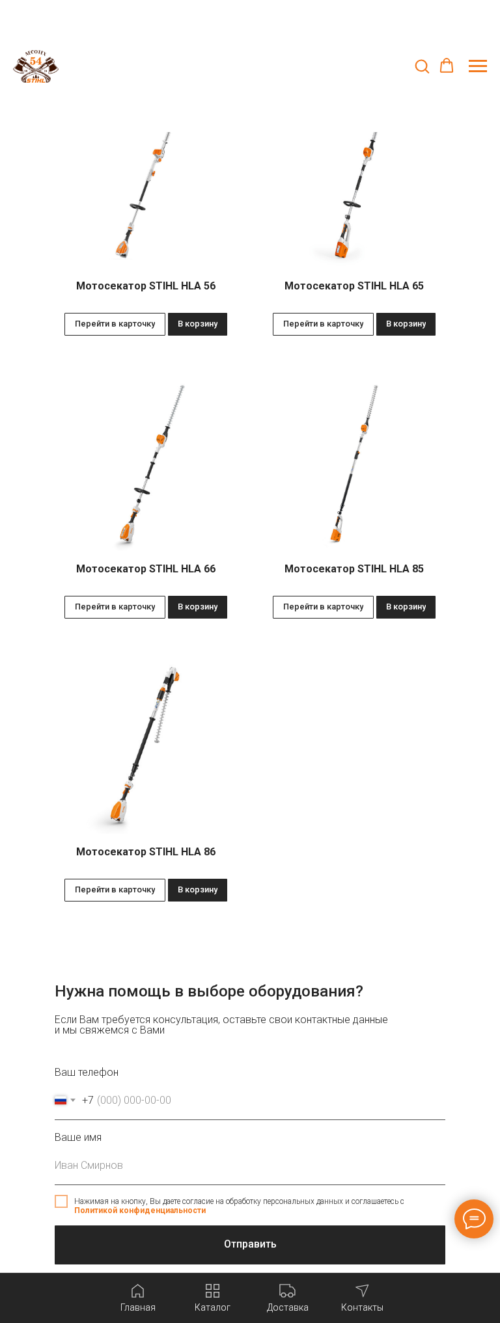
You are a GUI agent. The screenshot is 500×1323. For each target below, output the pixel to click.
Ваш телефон (86, 1072)
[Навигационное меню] (478, 66)
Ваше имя (78, 1137)
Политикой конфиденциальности (140, 1210)
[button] (422, 66)
